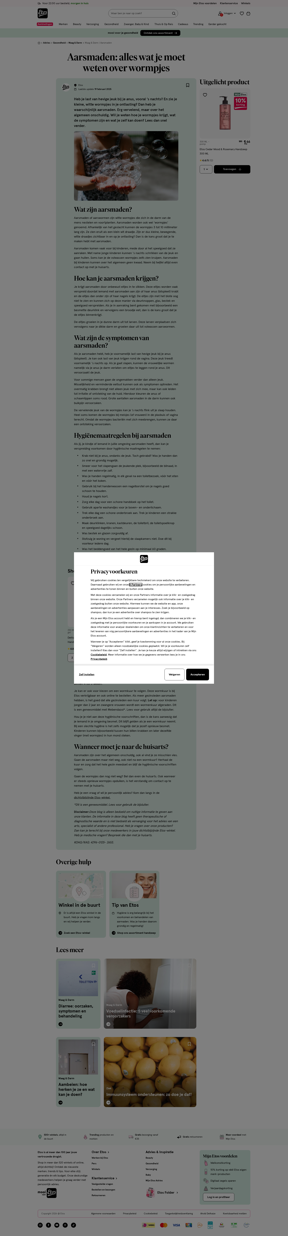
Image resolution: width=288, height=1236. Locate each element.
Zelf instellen (86, 674)
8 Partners (135, 584)
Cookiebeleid (99, 654)
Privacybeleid (99, 659)
